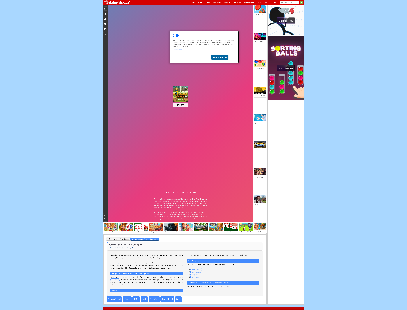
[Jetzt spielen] (286, 35)
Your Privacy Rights (195, 57)
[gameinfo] (105, 29)
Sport (178, 299)
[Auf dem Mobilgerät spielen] (105, 34)
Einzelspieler (154, 299)
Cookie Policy (177, 50)
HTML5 (136, 299)
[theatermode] (105, 215)
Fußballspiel (115, 280)
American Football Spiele (121, 239)
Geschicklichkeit (167, 299)
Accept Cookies (220, 57)
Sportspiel (122, 263)
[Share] (105, 14)
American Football (114, 299)
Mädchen (127, 299)
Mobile (144, 299)
